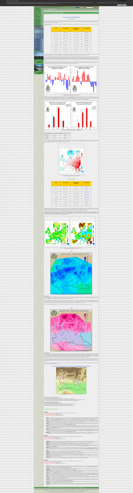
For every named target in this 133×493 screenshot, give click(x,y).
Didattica (36, 34)
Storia (35, 35)
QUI (85, 489)
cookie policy (95, 2)
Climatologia (36, 29)
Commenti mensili (37, 30)
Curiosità (36, 33)
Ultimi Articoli (49, 10)
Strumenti (36, 36)
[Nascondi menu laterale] (61, 12)
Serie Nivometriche (37, 32)
